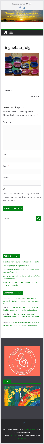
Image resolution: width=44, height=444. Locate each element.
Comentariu (9, 122)
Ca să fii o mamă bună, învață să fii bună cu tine (21, 262)
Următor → (36, 96)
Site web (6, 177)
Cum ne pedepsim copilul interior (16, 266)
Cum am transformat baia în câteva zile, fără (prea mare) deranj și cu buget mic (21, 301)
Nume (6, 154)
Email (6, 166)
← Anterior (7, 90)
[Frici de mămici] (22, 11)
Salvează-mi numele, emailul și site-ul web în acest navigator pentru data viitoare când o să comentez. (22, 197)
